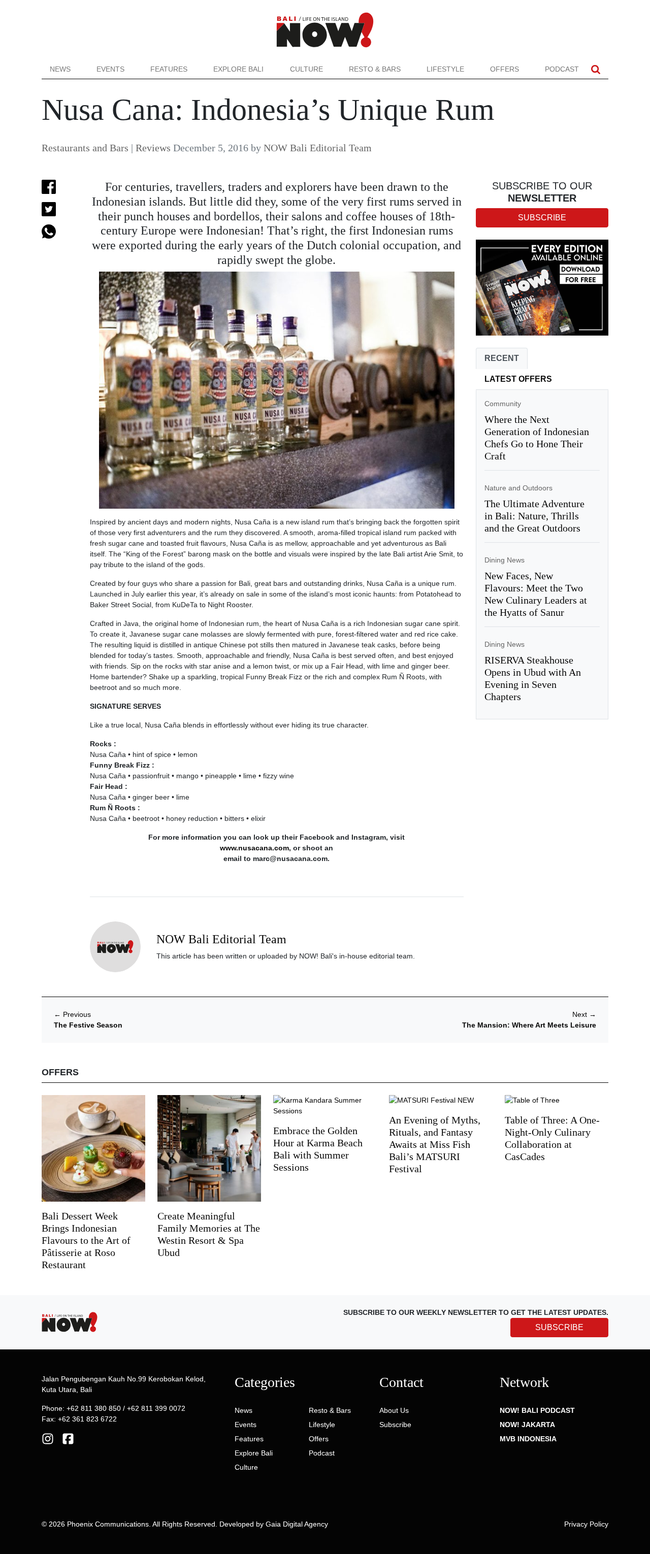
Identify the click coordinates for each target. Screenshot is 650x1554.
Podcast (562, 69)
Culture (306, 69)
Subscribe (395, 1424)
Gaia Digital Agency (297, 1524)
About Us (394, 1410)
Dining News (504, 560)
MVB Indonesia (528, 1439)
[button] (595, 69)
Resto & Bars (375, 69)
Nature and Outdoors (518, 488)
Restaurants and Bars (85, 147)
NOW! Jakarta (527, 1424)
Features (168, 69)
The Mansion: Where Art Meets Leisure (529, 1025)
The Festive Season (88, 1025)
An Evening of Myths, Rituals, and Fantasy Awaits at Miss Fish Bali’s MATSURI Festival (434, 1144)
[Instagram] (48, 1438)
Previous (72, 1014)
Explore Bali (238, 69)
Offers (504, 69)
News (60, 69)
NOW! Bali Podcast (537, 1410)
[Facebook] (68, 1438)
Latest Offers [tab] (518, 379)
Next (584, 1014)
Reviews (153, 147)
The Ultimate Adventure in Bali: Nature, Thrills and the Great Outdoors (534, 516)
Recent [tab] (501, 358)
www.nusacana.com (254, 848)
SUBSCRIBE (559, 1327)
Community (502, 404)
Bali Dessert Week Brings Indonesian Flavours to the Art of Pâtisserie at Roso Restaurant (86, 1240)
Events (110, 69)
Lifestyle (445, 69)
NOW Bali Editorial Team (318, 147)
